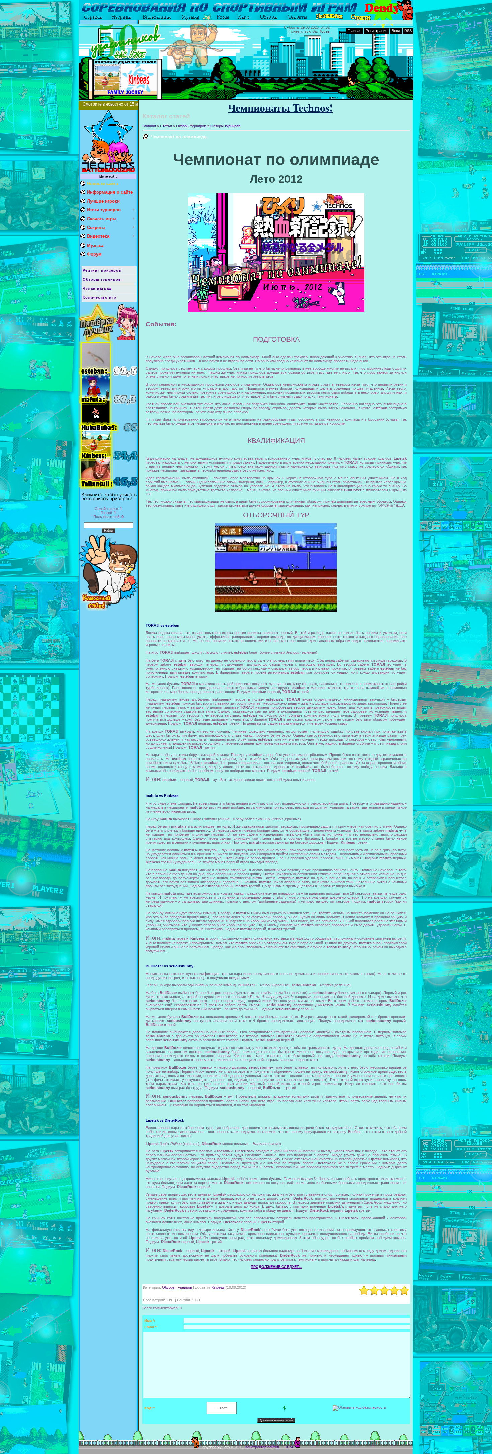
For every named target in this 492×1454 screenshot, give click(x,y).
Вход (396, 31)
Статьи (166, 126)
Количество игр (99, 297)
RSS (408, 31)
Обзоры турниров (102, 279)
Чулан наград (97, 288)
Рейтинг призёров (102, 270)
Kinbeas (218, 1287)
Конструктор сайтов (262, 1447)
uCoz (289, 1447)
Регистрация (376, 31)
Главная (354, 31)
